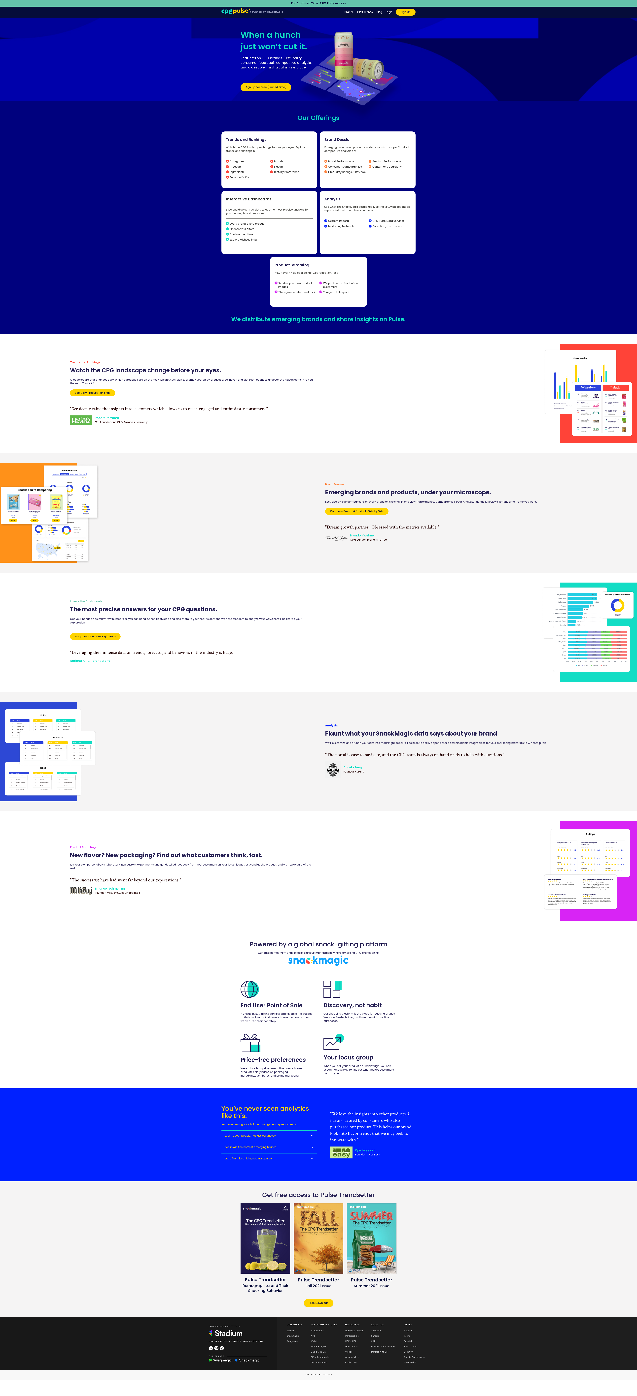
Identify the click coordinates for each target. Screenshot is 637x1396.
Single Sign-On (318, 1352)
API (313, 1336)
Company (376, 1330)
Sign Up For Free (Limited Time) (266, 87)
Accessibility (352, 1357)
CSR (373, 1341)
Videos (349, 1352)
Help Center (351, 1346)
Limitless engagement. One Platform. (236, 1341)
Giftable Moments (320, 1357)
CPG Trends (365, 12)
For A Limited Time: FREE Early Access (318, 3)
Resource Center (354, 1330)
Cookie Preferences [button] (414, 1357)
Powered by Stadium (319, 1374)
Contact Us (351, 1362)
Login (389, 12)
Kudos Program (319, 1346)
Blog (379, 12)
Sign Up (406, 12)
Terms (407, 1336)
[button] (269, 1135)
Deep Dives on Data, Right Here (95, 636)
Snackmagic (293, 1336)
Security (408, 1352)
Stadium (291, 1330)
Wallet (314, 1341)
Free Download (318, 1303)
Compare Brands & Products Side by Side (357, 511)
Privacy (408, 1330)
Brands (349, 12)
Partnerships (352, 1336)
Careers (375, 1336)
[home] (252, 10)
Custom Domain (319, 1362)
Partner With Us (379, 1352)
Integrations (317, 1330)
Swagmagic (292, 1341)
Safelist (408, 1341)
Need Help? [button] (410, 1362)
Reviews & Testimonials (383, 1346)
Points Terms (411, 1346)
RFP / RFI (350, 1341)
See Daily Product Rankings (92, 393)
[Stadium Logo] (227, 1333)
